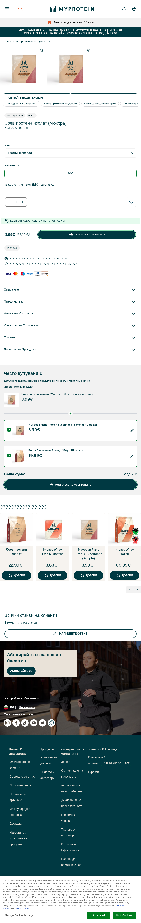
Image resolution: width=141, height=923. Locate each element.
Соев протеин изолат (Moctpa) (31, 41)
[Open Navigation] (7, 9)
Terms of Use (21, 908)
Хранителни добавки (48, 760)
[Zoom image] (41, 50)
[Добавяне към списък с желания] (131, 202)
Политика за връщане (18, 797)
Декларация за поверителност (71, 803)
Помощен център (21, 785)
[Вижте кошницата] (134, 9)
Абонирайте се (21, 670)
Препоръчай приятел (109, 760)
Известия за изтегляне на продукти (18, 838)
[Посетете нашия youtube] (33, 723)
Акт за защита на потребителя (71, 788)
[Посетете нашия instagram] (7, 723)
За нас (65, 761)
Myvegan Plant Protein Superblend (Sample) (88, 554)
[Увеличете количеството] (23, 202)
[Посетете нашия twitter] (42, 723)
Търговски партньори (68, 832)
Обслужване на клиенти (20, 764)
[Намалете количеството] (9, 202)
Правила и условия (68, 817)
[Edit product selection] (132, 430)
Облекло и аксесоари (47, 775)
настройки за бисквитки (22, 698)
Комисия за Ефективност (70, 847)
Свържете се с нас (22, 776)
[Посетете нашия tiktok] (25, 723)
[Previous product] (130, 589)
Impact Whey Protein (124, 551)
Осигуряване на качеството (72, 773)
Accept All (99, 915)
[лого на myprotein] (72, 9)
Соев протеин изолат (16, 551)
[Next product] (137, 589)
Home (7, 41)
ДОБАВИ (19, 575)
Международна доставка (20, 811)
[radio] (70, 173)
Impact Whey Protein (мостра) (52, 551)
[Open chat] (51, 723)
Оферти (93, 772)
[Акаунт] (124, 8)
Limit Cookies (124, 915)
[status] (16, 202)
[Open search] (20, 8)
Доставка (16, 823)
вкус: (8, 145)
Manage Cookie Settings (19, 915)
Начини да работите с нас (71, 861)
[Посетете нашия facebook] (16, 723)
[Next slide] (140, 555)
